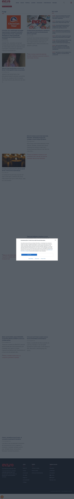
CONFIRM (29, 254)
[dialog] (37, 249)
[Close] (56, 240)
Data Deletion (31, 258)
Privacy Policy (43, 258)
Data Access (37, 258)
